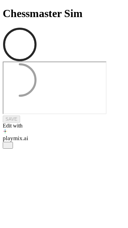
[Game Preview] (64, 89)
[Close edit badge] (8, 145)
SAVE (11, 119)
